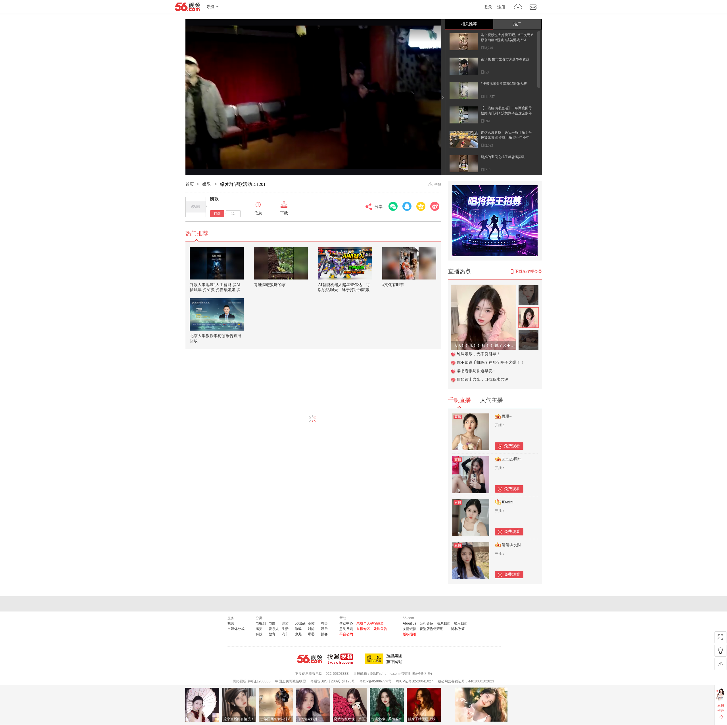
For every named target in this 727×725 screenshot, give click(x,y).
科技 (259, 634)
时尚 (311, 629)
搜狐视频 (343, 658)
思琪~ (507, 416)
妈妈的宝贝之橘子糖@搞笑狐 (503, 157)
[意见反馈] (720, 664)
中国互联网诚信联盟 (290, 681)
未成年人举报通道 (370, 623)
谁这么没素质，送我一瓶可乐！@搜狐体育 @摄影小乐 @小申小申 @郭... (506, 138)
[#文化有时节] (409, 263)
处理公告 (380, 629)
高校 (311, 623)
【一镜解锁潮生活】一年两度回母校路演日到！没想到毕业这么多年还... (506, 113)
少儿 (298, 634)
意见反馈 (346, 629)
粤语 (324, 623)
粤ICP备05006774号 (375, 681)
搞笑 (259, 629)
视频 (230, 623)
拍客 (324, 634)
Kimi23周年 (512, 459)
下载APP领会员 (528, 271)
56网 (309, 658)
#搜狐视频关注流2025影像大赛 (504, 84)
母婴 (311, 634)
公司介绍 (426, 623)
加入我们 (460, 623)
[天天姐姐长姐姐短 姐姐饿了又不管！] (483, 287)
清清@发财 (511, 545)
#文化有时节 (393, 285)
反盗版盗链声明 (432, 629)
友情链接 (409, 629)
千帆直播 (459, 400)
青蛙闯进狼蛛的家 (270, 285)
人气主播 (491, 400)
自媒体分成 (236, 629)
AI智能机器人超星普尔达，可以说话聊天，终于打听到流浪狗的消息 (344, 290)
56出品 (300, 623)
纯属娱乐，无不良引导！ (478, 354)
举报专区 (363, 629)
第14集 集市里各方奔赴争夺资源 (505, 59)
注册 (501, 7)
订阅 (217, 214)
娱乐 (207, 184)
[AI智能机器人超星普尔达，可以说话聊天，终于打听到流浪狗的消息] (345, 263)
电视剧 (261, 623)
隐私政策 (458, 629)
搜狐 (384, 658)
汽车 (285, 634)
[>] (518, 7)
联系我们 (443, 623)
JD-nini (507, 502)
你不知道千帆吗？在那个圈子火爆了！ (490, 362)
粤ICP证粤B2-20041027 (414, 681)
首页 (189, 184)
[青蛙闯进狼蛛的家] (281, 263)
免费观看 (512, 446)
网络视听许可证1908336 (252, 681)
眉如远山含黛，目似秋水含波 (482, 379)
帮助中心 (346, 623)
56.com (187, 8)
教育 (272, 634)
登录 (488, 7)
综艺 (285, 623)
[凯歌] (195, 207)
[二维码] (720, 637)
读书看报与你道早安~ (476, 371)
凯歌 (214, 199)
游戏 (298, 629)
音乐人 (274, 629)
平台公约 (346, 634)
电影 (272, 623)
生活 (285, 629)
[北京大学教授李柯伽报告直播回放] (217, 314)
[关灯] (720, 651)
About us (409, 623)
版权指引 (409, 634)
